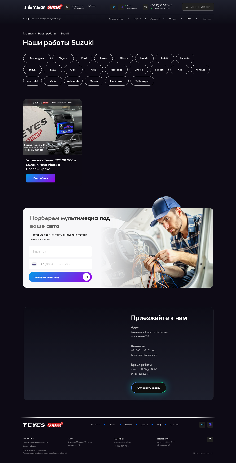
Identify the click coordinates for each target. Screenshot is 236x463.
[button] (198, 7)
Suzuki (65, 33)
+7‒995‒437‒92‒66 (143, 350)
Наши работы (47, 33)
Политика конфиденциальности (35, 442)
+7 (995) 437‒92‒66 (161, 5)
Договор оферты (29, 446)
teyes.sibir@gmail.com (144, 354)
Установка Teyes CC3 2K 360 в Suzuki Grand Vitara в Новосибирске (51, 164)
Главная (28, 33)
